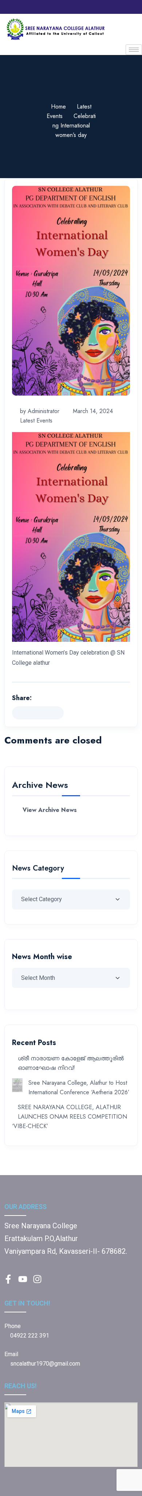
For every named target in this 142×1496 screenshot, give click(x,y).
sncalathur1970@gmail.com (45, 1363)
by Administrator (39, 411)
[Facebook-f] (8, 1279)
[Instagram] (74, 6)
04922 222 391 (29, 1335)
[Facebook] (61, 6)
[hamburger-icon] (134, 49)
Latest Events (36, 420)
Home (58, 106)
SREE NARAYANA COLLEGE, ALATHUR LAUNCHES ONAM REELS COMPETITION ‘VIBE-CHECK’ (69, 1116)
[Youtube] (87, 6)
